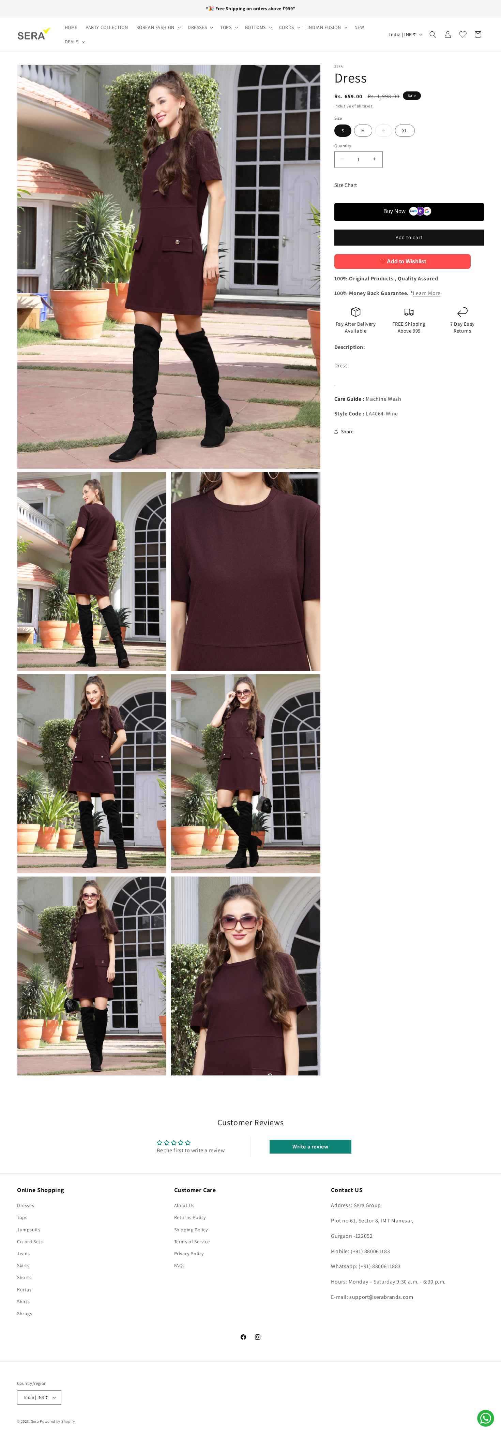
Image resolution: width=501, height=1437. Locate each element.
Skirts (23, 1265)
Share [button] (347, 431)
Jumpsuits (28, 1230)
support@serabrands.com (381, 1297)
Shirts (23, 1302)
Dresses (25, 1205)
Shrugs (24, 1313)
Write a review (310, 1146)
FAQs (179, 1265)
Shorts (24, 1277)
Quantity (342, 145)
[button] (158, 27)
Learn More (426, 293)
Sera (35, 1421)
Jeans (23, 1253)
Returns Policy (190, 1217)
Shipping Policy (191, 1230)
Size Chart (345, 184)
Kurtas (24, 1290)
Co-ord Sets (30, 1241)
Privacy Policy (189, 1253)
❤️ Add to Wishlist (402, 261)
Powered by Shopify (57, 1421)
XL (405, 130)
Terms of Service (192, 1241)
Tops (22, 1217)
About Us (184, 1205)
